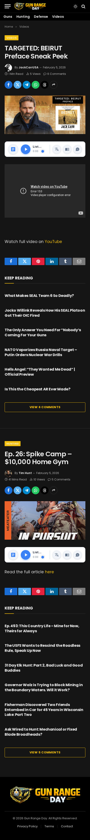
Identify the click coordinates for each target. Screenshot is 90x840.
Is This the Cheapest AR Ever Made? (37, 389)
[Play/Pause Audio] (25, 149)
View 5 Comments (45, 752)
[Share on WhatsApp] (35, 85)
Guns (7, 16)
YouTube (53, 241)
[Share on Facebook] (8, 85)
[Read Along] (67, 149)
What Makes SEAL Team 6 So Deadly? (39, 295)
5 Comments (61, 479)
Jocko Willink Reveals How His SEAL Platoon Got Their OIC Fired (45, 313)
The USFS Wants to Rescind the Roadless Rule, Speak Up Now (42, 648)
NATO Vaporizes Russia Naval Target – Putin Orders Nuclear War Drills (41, 352)
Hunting (23, 16)
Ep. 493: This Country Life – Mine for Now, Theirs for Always (42, 628)
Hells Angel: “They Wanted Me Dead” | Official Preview (40, 372)
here (49, 572)
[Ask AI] (77, 149)
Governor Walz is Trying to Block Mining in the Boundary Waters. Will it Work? (44, 687)
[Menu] (8, 6)
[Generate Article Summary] (13, 149)
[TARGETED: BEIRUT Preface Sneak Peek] (45, 115)
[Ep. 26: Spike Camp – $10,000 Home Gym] (45, 520)
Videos (58, 16)
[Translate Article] (56, 149)
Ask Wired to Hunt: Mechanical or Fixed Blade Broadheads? (41, 732)
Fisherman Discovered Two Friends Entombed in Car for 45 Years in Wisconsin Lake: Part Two (44, 709)
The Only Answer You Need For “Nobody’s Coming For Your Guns (43, 332)
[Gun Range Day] (30, 6)
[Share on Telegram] (26, 85)
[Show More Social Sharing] (53, 85)
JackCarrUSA (29, 67)
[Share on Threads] (44, 85)
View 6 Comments (45, 407)
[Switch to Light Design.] (75, 6)
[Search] (83, 6)
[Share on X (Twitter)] (17, 85)
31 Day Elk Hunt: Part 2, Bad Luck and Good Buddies (44, 668)
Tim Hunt (25, 473)
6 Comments (56, 74)
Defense (41, 16)
